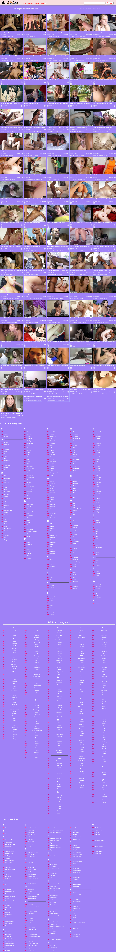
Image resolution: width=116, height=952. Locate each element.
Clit (28, 492)
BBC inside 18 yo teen (6, 198)
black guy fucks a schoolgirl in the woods (80, 103)
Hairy (51, 561)
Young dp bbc (98, 889)
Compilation (30, 503)
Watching (98, 621)
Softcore (98, 510)
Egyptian (29, 582)
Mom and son (53, 942)
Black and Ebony (56, 250)
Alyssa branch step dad (11, 882)
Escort (28, 589)
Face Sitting (53, 469)
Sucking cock (76, 915)
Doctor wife (31, 879)
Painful (74, 560)
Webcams (98, 624)
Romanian (75, 621)
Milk (74, 490)
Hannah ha (31, 951)
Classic (29, 490)
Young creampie (99, 886)
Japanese (52, 612)
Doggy (28, 562)
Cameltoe (29, 471)
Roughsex (75, 624)
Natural (75, 519)
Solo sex (75, 901)
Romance (75, 619)
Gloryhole (52, 539)
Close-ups (61, 226)
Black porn (8, 947)
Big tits (8, 83)
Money (74, 499)
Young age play (99, 884)
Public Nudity (76, 599)
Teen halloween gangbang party (31, 103)
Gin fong (30, 929)
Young (97, 641)
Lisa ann (52, 913)
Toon (97, 578)
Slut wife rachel (77, 894)
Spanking (98, 519)
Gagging (52, 519)
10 (87, 8)
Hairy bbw (30, 942)
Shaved (98, 483)
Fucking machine (54, 510)
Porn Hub (20, 34)
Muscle (75, 510)
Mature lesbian (54, 928)
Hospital (52, 582)
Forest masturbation (33, 916)
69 (49, 107)
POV (74, 592)
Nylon (74, 535)
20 (100, 8)
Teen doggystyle (77, 932)
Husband (52, 591)
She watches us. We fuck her (77, 437)
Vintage (98, 611)
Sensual (98, 478)
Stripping (98, 538)
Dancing (29, 544)
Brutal (37, 441)
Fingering (52, 490)
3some (96, 107)
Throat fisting (76, 946)
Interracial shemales (55, 870)
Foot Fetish (53, 499)
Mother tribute (54, 951)
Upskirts (98, 602)
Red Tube (43, 201)
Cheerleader (12, 131)
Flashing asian (31, 914)
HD (51, 568)
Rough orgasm (77, 877)
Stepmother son (77, 908)
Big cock (4, 83)
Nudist (74, 528)
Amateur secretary (10, 889)
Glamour (52, 535)
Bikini (34, 36)
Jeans (51, 614)
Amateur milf (8, 886)
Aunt (59, 448)
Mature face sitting (55, 926)
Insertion (52, 602)
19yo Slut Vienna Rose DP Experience (56, 389)
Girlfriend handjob (32, 933)
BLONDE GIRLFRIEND (52, 437)
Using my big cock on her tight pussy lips (57, 55)
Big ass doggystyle (10, 933)
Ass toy (7, 911)
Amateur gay (8, 884)
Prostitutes (75, 597)
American (55, 36)
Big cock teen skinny (10, 938)
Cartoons (29, 476)
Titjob (97, 571)
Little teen (52, 915)
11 (88, 8)
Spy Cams (98, 529)
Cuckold (103, 107)
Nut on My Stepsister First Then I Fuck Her (11, 294)
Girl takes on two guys (34, 931)
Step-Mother (76, 506)
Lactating (52, 633)
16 (95, 8)
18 (97, 8)
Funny (51, 513)
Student (98, 540)
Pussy (74, 604)
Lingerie (52, 652)
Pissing (75, 586)
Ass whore (8, 914)
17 (96, 8)
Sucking (98, 542)
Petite (74, 581)
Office (74, 541)
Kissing (52, 623)
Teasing (98, 562)
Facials (35, 369)
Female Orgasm (54, 478)
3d (75, 346)
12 (89, 8)
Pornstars (75, 590)
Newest (42, 3)
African (50, 60)
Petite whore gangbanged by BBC (9, 55)
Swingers (98, 549)
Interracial (107, 107)
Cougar (29, 508)
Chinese (29, 487)
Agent (50, 322)
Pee (74, 576)
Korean (52, 627)
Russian (75, 626)
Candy (9, 226)
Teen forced (76, 934)
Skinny (97, 497)
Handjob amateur (32, 949)
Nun (74, 530)
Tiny (97, 569)
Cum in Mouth (30, 524)
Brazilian (6, 561)
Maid (74, 469)
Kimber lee (53, 893)
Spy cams (75, 903)
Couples (29, 510)
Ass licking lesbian (10, 907)
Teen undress (76, 941)
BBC (58, 36)
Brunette (82, 131)
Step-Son (98, 515)
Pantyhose (75, 567)
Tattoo (97, 557)
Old (74, 543)
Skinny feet (75, 887)
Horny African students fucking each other (34, 270)
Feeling (103, 36)
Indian (51, 597)
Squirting (98, 531)
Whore (97, 630)
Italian (51, 606)
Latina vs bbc (53, 901)
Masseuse (75, 474)
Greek (51, 548)
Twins (97, 592)
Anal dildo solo (9, 891)
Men (74, 481)
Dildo (28, 557)
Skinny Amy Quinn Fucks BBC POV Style (10, 151)
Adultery (50, 36)
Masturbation (76, 476)
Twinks (97, 589)
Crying (28, 517)
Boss (59, 322)
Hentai (51, 570)
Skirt (97, 499)
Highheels (12, 83)
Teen (97, 564)
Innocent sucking (54, 865)
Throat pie (75, 948)
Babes (7, 60)
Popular (37, 3)
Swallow (98, 545)
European (29, 591)
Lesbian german (54, 906)
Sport (97, 524)
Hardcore (11, 155)
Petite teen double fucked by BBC (78, 270)
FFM (51, 485)
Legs (51, 645)
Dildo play (30, 877)
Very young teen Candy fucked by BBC (10, 222)
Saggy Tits (98, 469)
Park (74, 569)
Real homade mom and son (80, 865)
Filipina (52, 487)
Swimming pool (77, 921)
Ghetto (15, 369)
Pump (74, 602)
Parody (75, 572)
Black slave (8, 949)
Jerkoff (51, 617)
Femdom (52, 481)
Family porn (31, 905)
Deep (28, 551)
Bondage (6, 554)
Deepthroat (32, 107)
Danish (29, 546)
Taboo (97, 555)
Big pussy (7, 943)
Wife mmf (97, 872)
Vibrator (98, 608)
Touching (98, 580)
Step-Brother (7, 566)
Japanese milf (54, 883)
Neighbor (75, 521)
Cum (30, 369)
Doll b (29, 883)
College (83, 36)
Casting (29, 478)
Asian (76, 455)
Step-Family (53, 474)
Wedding (98, 626)
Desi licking (31, 867)
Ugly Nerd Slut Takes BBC (99, 55)
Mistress (75, 492)
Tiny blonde (76, 950)
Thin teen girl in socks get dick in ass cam (80, 246)
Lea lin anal (53, 904)
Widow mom (98, 867)
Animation (100, 83)
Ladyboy (52, 636)
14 (92, 8)
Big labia (7, 940)
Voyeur (97, 615)
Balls (5, 518)
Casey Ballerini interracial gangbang (9, 317)
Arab (99, 441)
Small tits (98, 506)
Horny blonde (73, 151)
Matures (75, 478)
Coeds (105, 274)
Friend (51, 508)
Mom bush (53, 944)
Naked (74, 516)
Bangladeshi (59, 274)
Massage (75, 471)
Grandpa (52, 544)
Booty (5, 557)
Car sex (29, 474)
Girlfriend (52, 530)
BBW (96, 250)
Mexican (75, 483)
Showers (98, 490)
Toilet (97, 576)
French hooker (32, 918)
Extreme (29, 596)
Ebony (11, 274)
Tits (97, 573)
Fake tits (30, 902)
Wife (97, 633)
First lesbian (31, 909)
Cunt (28, 531)
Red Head (75, 612)
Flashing (52, 497)
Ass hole (6, 500)
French (52, 506)
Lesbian (52, 647)
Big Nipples (14, 179)
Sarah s (75, 883)
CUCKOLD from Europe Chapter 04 (78, 127)
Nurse (74, 532)
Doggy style (31, 881)
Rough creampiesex (78, 874)
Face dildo (30, 900)
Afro (7, 322)
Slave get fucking (77, 892)
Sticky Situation (74, 79)
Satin (97, 471)
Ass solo (7, 909)
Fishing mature (32, 911)
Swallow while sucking (78, 919)
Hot (51, 584)
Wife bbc (97, 870)
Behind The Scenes (63, 60)
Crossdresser (30, 515)
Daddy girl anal (32, 865)
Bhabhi (57, 346)
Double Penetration (32, 417)
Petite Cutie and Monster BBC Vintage (102, 127)
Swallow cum (76, 917)
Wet (97, 628)
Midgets (75, 485)
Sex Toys (98, 481)
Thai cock (75, 943)
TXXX (20, 82)
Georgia (79, 322)
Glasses (52, 537)
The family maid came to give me (101, 444)
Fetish (51, 483)
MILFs (74, 487)
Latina (51, 642)
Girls (51, 532)
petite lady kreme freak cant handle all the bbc (81, 444)
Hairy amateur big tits (33, 944)
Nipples (75, 523)
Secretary (98, 476)
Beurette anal (8, 931)
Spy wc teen (76, 905)
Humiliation (53, 589)
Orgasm (75, 547)
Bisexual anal (8, 945)
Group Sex (53, 551)
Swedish (98, 547)
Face (33, 369)
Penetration (76, 579)
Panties (75, 565)
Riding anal (76, 870)
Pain (74, 558)
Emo (28, 584)
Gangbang (107, 36)
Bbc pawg (8, 924)
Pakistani (75, 563)
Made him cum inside (56, 921)
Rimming (75, 617)
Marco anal (53, 923)
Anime (5, 489)
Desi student (31, 870)
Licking (52, 649)
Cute (59, 83)
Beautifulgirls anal (10, 929)
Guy (51, 553)
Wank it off (98, 865)
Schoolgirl (98, 474)
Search (110, 3)
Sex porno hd (76, 885)
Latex (51, 638)
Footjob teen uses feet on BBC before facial (11, 413)
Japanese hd (53, 880)
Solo (97, 513)
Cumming (29, 526)
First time (62, 250)
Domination (30, 567)
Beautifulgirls (77, 107)
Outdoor (75, 552)
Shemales (98, 487)
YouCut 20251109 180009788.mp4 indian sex (81, 450)
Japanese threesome (55, 885)
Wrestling (98, 635)
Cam (28, 469)
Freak (85, 448)
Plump (74, 588)
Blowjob (8, 36)
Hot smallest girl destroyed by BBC (55, 198)
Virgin (97, 613)
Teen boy (75, 930)
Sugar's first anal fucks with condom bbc (103, 198)
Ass (49, 346)
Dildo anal (30, 874)
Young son (98, 891)
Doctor (28, 560)
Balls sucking (8, 922)
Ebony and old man (33, 889)
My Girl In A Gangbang (6, 341)
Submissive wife (77, 912)
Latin (51, 640)
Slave (97, 501)
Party (74, 574)
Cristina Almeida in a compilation (101, 294)
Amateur (4, 36)
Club (28, 497)
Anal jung (7, 895)
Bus (5, 575)
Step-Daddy (30, 541)
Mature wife (53, 930)
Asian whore (8, 905)
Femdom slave (32, 907)
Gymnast (52, 555)
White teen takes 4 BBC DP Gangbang (33, 413)
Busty (103, 250)
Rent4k (74, 867)
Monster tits (53, 949)
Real (12, 203)
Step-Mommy (76, 497)
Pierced (75, 583)
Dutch (28, 573)
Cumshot (107, 60)
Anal (50, 131)
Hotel (51, 586)
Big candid (8, 936)
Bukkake (99, 36)
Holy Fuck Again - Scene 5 (99, 450)
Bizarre (6, 545)
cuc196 (2, 437)
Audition (31, 393)
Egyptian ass (31, 894)
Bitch (77, 393)
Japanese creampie (55, 876)
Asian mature (8, 900)
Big (80, 107)
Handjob (52, 563)
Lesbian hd (53, 908)
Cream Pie (12, 36)
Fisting (51, 494)
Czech (57, 179)
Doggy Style (83, 274)
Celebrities (30, 481)
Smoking (98, 508)
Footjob (9, 417)
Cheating (29, 485)
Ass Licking (105, 83)
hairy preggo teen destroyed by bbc (9, 175)
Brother (83, 203)
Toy (97, 583)
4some (6, 474)
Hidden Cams (53, 573)
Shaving (98, 485)
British (5, 563)
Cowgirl (56, 83)
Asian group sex (9, 898)
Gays (51, 525)
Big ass (31, 36)
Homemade (53, 579)
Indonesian (53, 599)
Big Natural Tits (8, 179)
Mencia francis (54, 933)
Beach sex (8, 927)
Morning (75, 503)
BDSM (105, 155)
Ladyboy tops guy (55, 899)
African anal (8, 877)
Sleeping (98, 503)
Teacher (98, 560)
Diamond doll (31, 872)
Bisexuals (9, 441)
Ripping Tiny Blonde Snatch (100, 389)
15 (93, 8)
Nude (74, 525)
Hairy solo (30, 946)
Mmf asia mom (54, 937)
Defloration (30, 555)
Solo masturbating (77, 899)
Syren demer (76, 924)
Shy (97, 492)
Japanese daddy (54, 878)
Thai (97, 567)
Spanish (98, 517)
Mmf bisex (53, 939)
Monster (75, 501)
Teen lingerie (76, 937)
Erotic (28, 586)
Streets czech (76, 910)
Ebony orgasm (31, 892)
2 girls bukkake (9, 865)
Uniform (98, 600)
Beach (5, 527)
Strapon (98, 535)
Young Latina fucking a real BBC (55, 151)
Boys (5, 559)
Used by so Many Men (98, 32)
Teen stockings (77, 939)
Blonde (8, 131)
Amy (3, 155)
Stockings (98, 533)
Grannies (52, 546)
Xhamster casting (99, 878)
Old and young (77, 545)
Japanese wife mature (56, 887)
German (52, 528)
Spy (97, 526)
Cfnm (28, 483)
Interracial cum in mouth (56, 867)
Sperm (97, 522)
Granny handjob (32, 936)
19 (99, 8)
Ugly (97, 598)
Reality (74, 610)
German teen (31, 927)
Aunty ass (8, 916)
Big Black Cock (38, 60)
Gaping (52, 523)
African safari (8, 879)
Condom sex (30, 506)
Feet (14, 274)
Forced (52, 503)
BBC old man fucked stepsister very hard (103, 79)
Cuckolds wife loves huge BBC (77, 365)
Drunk (28, 571)
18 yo (27, 60)
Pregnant (75, 595)
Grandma (52, 541)
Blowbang (35, 346)
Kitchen (52, 625)
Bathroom (6, 520)
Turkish (98, 587)
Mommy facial (54, 946)
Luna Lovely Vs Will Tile (52, 79)
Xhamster (43, 34)
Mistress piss (53, 935)
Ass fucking (53, 131)
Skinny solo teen (77, 889)
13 (91, 8)
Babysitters (7, 515)
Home (24, 3)
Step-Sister (99, 494)
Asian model (8, 902)
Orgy (74, 550)
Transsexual (99, 585)
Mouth (74, 508)
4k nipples (8, 871)
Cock (100, 107)
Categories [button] (30, 3)
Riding (74, 614)
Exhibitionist (30, 593)
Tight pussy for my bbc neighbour (32, 222)
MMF (74, 494)
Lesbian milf (53, 911)
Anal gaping (8, 893)
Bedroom (6, 531)
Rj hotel (75, 872)
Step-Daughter (31, 548)
